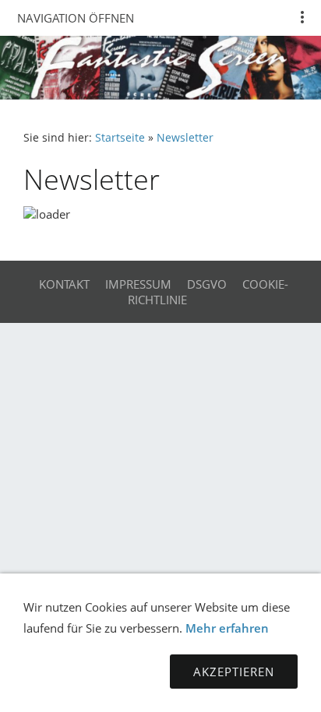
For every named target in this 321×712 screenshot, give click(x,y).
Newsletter (185, 138)
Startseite (120, 138)
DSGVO (207, 284)
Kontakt (64, 284)
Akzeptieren (233, 671)
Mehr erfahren (227, 628)
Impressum (138, 284)
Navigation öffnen (75, 18)
